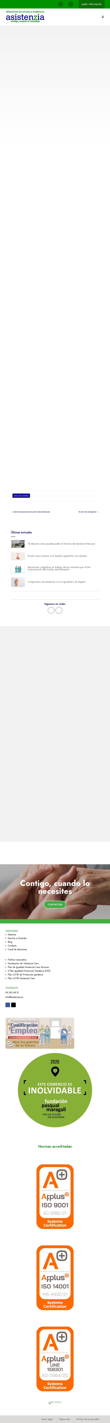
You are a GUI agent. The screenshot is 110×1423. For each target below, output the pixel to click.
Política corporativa (17, 959)
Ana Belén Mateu (24, 64)
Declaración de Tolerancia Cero (23, 963)
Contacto (12, 945)
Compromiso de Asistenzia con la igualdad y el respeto (57, 581)
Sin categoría (42, 64)
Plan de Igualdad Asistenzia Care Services (28, 967)
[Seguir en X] (59, 610)
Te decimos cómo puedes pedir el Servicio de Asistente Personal (61, 543)
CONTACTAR (55, 904)
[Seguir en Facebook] (51, 610)
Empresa (12, 934)
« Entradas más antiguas (23, 828)
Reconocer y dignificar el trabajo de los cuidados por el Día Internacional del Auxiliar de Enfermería (59, 568)
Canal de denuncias (17, 949)
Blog (10, 942)
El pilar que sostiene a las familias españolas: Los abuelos (57, 556)
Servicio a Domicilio (17, 938)
